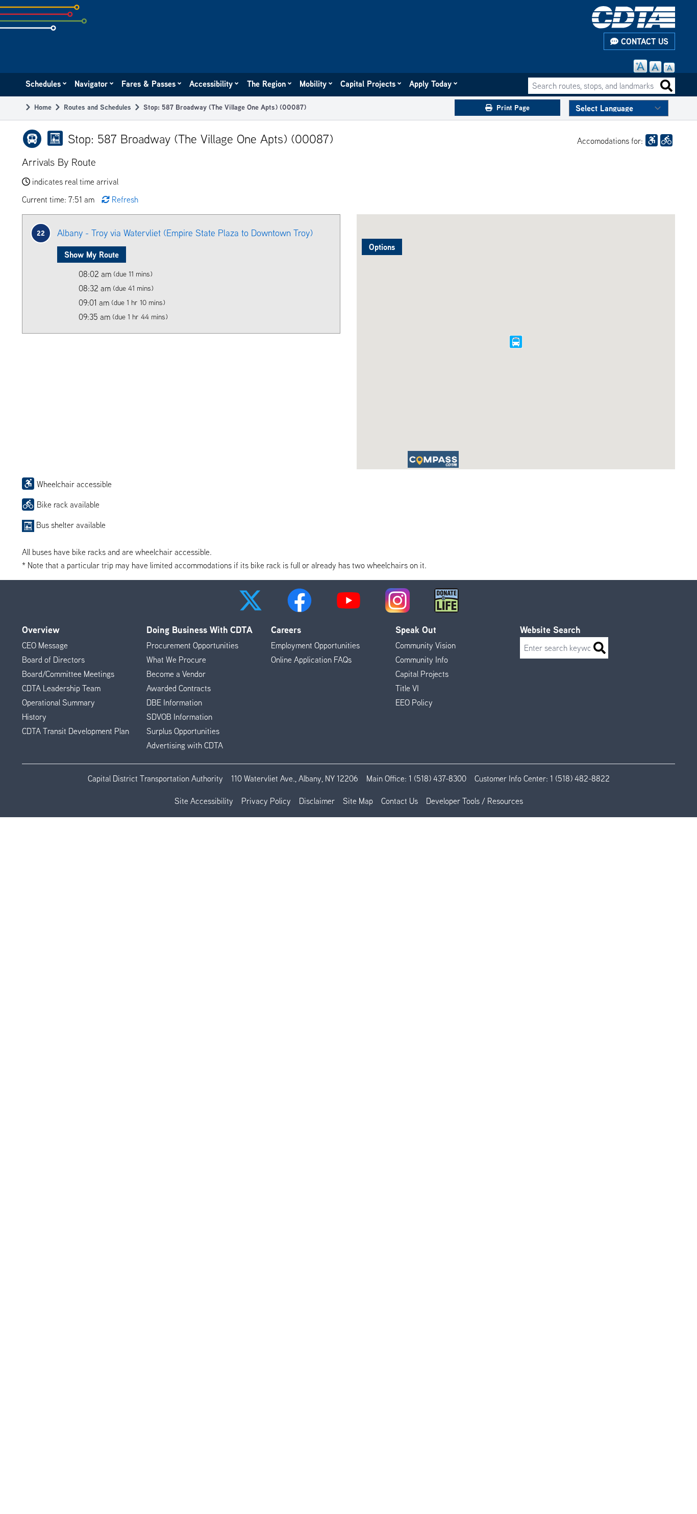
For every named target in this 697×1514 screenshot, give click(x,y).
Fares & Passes (149, 83)
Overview (41, 629)
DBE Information (174, 702)
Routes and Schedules (97, 107)
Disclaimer (317, 801)
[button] (250, 600)
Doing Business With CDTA (199, 629)
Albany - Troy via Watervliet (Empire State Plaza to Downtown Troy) (185, 233)
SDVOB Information (179, 717)
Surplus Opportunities (182, 731)
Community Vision (425, 645)
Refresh (125, 199)
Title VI (407, 688)
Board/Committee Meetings (68, 674)
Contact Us (643, 41)
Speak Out (415, 629)
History (34, 717)
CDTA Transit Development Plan (75, 731)
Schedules (44, 83)
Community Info (421, 659)
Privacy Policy (266, 801)
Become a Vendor (176, 674)
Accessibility (211, 83)
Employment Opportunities (315, 645)
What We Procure (176, 659)
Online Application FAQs (311, 659)
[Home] (633, 17)
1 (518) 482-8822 (580, 778)
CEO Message (45, 645)
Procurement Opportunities (192, 645)
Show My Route (91, 254)
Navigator (91, 83)
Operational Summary (58, 702)
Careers (286, 629)
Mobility (314, 83)
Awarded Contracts (178, 688)
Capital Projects (368, 83)
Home (43, 107)
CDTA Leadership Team (61, 688)
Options (382, 247)
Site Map (358, 801)
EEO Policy (414, 702)
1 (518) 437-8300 (437, 778)
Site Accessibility (204, 801)
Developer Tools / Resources (474, 801)
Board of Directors (53, 659)
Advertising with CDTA (184, 745)
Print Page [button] (513, 107)
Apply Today (431, 83)
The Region (267, 83)
